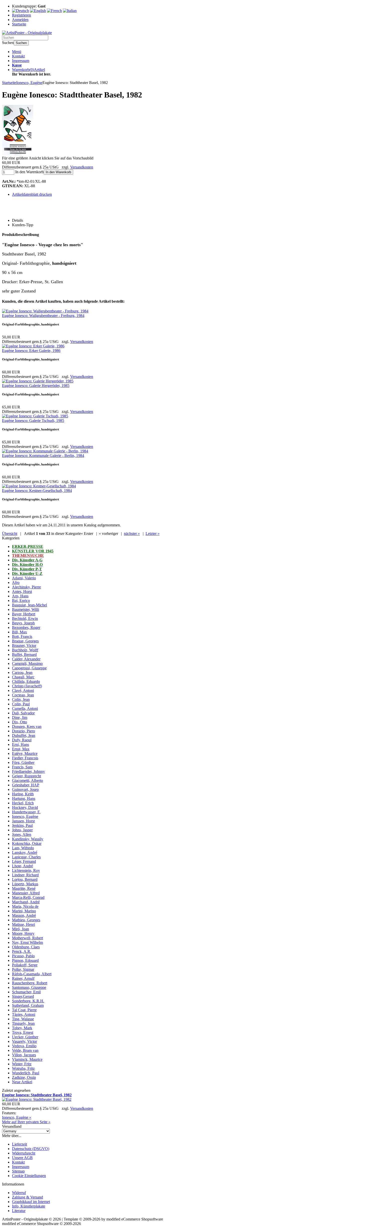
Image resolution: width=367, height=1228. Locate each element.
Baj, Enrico (21, 600)
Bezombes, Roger (26, 627)
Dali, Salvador (23, 713)
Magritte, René (23, 888)
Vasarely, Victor (24, 1041)
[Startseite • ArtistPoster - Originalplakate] (27, 32)
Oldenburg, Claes (26, 947)
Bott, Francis (22, 636)
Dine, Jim (19, 717)
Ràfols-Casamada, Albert (31, 974)
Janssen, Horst (23, 821)
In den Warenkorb (58, 172)
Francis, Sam (22, 767)
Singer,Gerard (23, 996)
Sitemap (18, 1171)
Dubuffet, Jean (23, 735)
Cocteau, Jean (23, 695)
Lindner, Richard (25, 875)
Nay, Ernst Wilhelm (27, 942)
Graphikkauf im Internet (31, 1202)
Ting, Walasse (23, 1019)
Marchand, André (26, 902)
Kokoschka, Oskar (26, 843)
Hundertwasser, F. (26, 812)
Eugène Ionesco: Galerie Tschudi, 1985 (33, 420)
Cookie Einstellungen (29, 1176)
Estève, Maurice (24, 753)
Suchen (21, 43)
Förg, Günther (23, 762)
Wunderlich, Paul (25, 1073)
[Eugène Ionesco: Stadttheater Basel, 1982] (17, 153)
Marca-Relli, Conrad (28, 897)
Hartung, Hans (23, 798)
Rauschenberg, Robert (29, 983)
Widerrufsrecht (23, 1153)
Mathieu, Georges (26, 920)
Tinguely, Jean (23, 1023)
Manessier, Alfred (26, 893)
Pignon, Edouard (25, 960)
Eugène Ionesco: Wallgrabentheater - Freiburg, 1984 (43, 315)
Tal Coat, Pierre (24, 1010)
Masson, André (24, 915)
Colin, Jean (21, 699)
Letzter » (153, 533)
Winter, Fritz (21, 1064)
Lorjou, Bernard (24, 879)
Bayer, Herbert (23, 614)
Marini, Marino (24, 911)
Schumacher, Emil (26, 992)
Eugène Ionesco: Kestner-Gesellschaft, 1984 (37, 490)
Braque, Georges (25, 641)
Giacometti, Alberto (27, 780)
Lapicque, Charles (26, 857)
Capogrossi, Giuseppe (29, 668)
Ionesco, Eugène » (16, 1117)
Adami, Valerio (24, 578)
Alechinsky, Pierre (26, 587)
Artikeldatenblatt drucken (32, 194)
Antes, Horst (22, 591)
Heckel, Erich (23, 803)
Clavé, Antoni (23, 690)
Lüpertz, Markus (25, 884)
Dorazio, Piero (23, 731)
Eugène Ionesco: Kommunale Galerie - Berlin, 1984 (43, 455)
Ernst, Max (20, 749)
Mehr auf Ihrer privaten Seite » (26, 1122)
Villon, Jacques (24, 1055)
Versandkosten (81, 167)
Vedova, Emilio (24, 1046)
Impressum (20, 60)
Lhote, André (22, 866)
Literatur (18, 1211)
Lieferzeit (19, 1144)
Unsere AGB (22, 1158)
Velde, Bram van (25, 1050)
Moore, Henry (23, 933)
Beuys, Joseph (23, 623)
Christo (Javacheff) (27, 686)
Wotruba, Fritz (23, 1068)
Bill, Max (19, 632)
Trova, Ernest (22, 1032)
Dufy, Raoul (21, 740)
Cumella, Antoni (25, 708)
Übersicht (9, 533)
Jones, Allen (21, 834)
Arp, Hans (20, 596)
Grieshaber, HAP (25, 785)
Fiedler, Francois (25, 758)
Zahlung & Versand (27, 1197)
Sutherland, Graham (28, 1005)
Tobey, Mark (22, 1028)
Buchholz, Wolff (25, 650)
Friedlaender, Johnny (28, 771)
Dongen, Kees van (26, 726)
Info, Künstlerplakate (28, 1206)
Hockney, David (25, 807)
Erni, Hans (20, 744)
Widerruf (19, 1193)
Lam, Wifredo (23, 848)
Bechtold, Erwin (25, 618)
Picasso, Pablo (23, 956)
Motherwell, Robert (27, 938)
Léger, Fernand (24, 861)
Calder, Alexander (26, 659)
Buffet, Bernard (24, 654)
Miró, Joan (20, 929)
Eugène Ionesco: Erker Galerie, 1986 (31, 350)
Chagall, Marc (23, 677)
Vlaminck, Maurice (27, 1059)
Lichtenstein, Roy (26, 870)
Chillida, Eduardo (26, 681)
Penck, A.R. (21, 951)
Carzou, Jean (22, 672)
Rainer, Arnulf (23, 978)
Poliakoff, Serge (24, 965)
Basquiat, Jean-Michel (29, 605)
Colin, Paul (21, 704)
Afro (15, 582)
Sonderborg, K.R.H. (28, 1001)
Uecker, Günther (25, 1037)
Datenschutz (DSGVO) (30, 1149)
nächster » (132, 533)
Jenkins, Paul (22, 825)
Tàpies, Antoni (23, 1014)
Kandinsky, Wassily (27, 839)
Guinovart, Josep (25, 789)
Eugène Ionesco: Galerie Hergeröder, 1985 (35, 385)
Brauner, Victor (24, 645)
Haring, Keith (23, 794)
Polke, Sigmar (23, 969)
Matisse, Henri (23, 924)
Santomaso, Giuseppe (29, 987)
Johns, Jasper (22, 830)
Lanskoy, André (24, 852)
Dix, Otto (19, 722)
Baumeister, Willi (25, 609)
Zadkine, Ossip (24, 1077)
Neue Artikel (22, 1082)
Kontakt (18, 56)
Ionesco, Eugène (25, 816)
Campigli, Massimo (27, 663)
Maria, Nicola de (25, 906)
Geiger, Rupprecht (26, 776)
